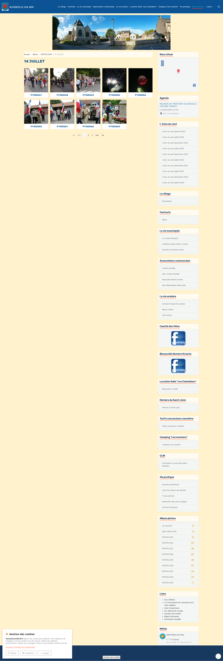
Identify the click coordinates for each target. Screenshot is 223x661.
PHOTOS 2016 (178, 543)
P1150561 (62, 126)
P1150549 (88, 95)
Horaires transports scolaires (173, 304)
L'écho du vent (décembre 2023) (175, 143)
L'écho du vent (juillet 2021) (173, 171)
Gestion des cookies (112, 657)
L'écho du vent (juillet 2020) (173, 183)
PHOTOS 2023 (178, 583)
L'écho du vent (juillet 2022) (173, 160)
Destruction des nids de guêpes (174, 502)
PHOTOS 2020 (178, 566)
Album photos (197, 7)
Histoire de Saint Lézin (171, 408)
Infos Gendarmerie (171, 608)
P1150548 (62, 95)
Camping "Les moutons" (168, 7)
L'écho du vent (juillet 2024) (173, 137)
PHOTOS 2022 (178, 577)
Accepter (46, 653)
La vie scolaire (122, 7)
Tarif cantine (167, 315)
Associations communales (103, 7)
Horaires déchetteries (170, 485)
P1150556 (140, 95)
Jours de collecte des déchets (174, 490)
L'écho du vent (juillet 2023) (173, 149)
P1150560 (36, 126)
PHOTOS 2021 (178, 571)
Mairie (164, 220)
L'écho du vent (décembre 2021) (175, 166)
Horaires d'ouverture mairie (173, 250)
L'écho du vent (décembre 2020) (175, 177)
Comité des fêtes (168, 268)
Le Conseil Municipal (170, 238)
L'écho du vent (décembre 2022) (175, 154)
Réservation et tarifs (170, 389)
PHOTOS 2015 (178, 537)
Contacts (71, 7)
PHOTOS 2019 (46, 54)
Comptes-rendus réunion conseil (175, 244)
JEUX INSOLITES (178, 532)
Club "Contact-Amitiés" (171, 274)
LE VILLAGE (178, 526)
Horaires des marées (172, 614)
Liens (209, 7)
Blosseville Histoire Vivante (172, 280)
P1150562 (88, 126)
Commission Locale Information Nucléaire (174, 464)
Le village (62, 7)
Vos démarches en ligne (173, 611)
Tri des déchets (168, 496)
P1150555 (114, 95)
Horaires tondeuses (169, 507)
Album (35, 54)
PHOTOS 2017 (178, 549)
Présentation (167, 201)
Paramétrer (29, 653)
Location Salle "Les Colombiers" (143, 7)
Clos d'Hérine (169, 600)
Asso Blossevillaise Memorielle (174, 285)
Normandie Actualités (172, 619)
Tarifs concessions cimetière (173, 426)
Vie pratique (185, 7)
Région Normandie (171, 616)
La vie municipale (84, 7)
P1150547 (36, 95)
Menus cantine (167, 310)
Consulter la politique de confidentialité (20, 647)
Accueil (27, 54)
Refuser (13, 653)
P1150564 (114, 126)
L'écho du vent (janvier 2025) (173, 131)
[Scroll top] (218, 656)
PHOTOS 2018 (178, 554)
